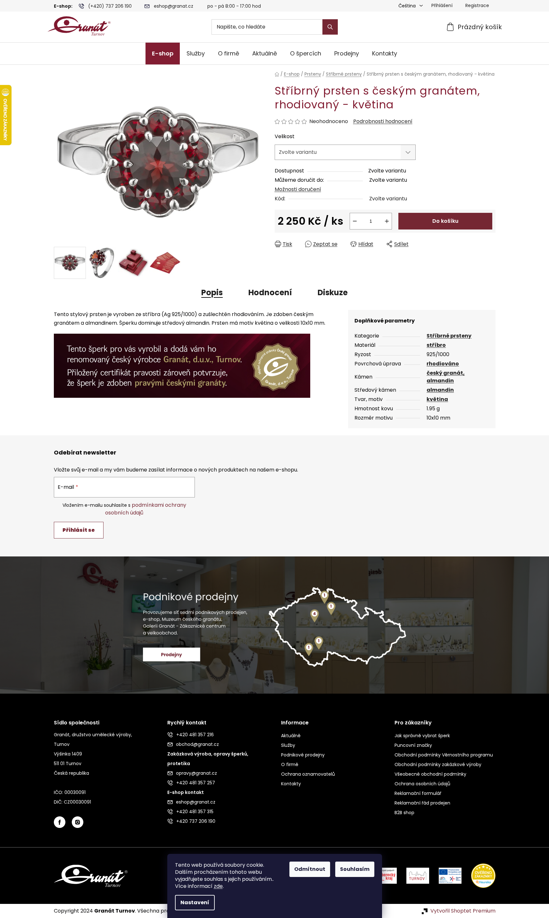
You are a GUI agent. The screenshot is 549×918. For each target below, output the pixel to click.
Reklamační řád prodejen (422, 803)
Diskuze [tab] (333, 292)
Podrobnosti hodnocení (382, 121)
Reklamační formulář (418, 793)
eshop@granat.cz (173, 6)
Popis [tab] (212, 292)
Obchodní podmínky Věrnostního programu (444, 755)
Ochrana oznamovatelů (308, 774)
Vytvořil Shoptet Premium (462, 910)
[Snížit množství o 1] (355, 221)
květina (437, 399)
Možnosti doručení (298, 189)
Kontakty (291, 783)
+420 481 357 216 (195, 734)
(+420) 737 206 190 (110, 6)
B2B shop (404, 812)
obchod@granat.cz (197, 744)
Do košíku (445, 221)
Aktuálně (291, 735)
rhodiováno (443, 363)
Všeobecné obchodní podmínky (430, 774)
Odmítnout (309, 869)
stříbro (436, 345)
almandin (440, 390)
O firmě (289, 764)
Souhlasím (355, 869)
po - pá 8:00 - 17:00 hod (234, 6)
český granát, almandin (446, 376)
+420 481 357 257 (195, 783)
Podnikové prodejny (303, 755)
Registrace (477, 5)
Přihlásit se (78, 530)
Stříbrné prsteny (449, 335)
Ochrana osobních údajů (422, 783)
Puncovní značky (413, 745)
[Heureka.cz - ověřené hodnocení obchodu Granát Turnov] (478, 875)
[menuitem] (163, 53)
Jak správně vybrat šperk (422, 735)
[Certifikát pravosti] (182, 362)
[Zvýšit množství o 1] (387, 221)
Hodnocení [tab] (270, 292)
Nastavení (194, 902)
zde (218, 886)
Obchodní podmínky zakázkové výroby (438, 764)
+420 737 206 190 (195, 821)
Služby (288, 745)
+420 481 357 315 (194, 811)
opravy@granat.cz (196, 773)
